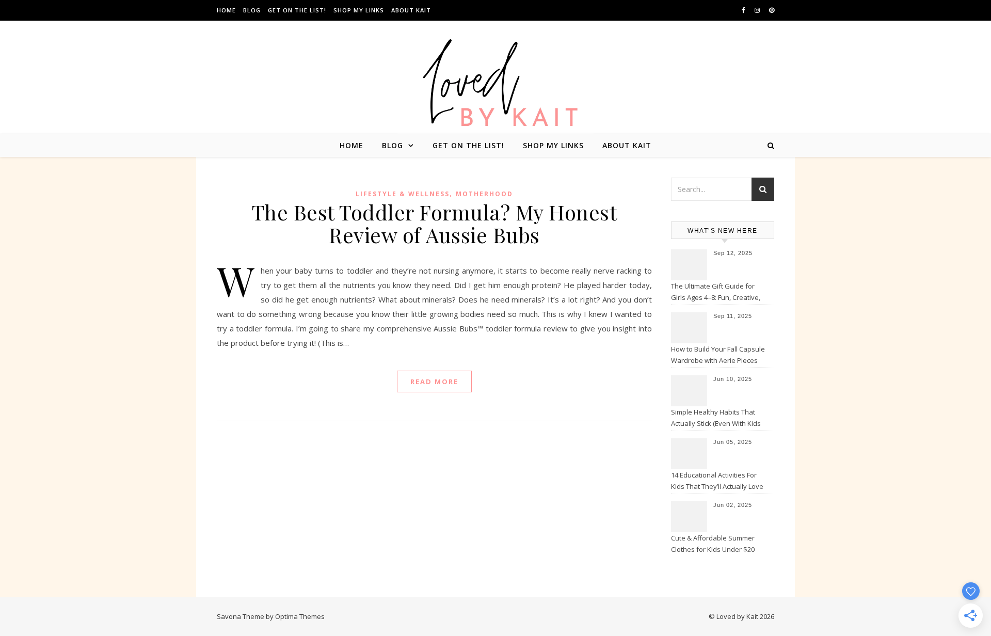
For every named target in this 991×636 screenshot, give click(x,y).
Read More (434, 381)
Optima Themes (300, 616)
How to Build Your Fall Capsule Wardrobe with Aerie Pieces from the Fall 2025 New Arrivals (718, 355)
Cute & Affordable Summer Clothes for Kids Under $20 (713, 543)
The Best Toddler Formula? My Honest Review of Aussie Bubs (434, 223)
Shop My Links (358, 10)
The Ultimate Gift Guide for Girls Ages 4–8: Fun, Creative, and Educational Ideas (715, 292)
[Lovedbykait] (495, 85)
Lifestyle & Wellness (403, 193)
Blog (252, 10)
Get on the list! (297, 10)
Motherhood (484, 193)
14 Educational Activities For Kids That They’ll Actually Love (717, 480)
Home (226, 10)
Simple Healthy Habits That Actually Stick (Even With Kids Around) (716, 418)
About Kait (411, 10)
